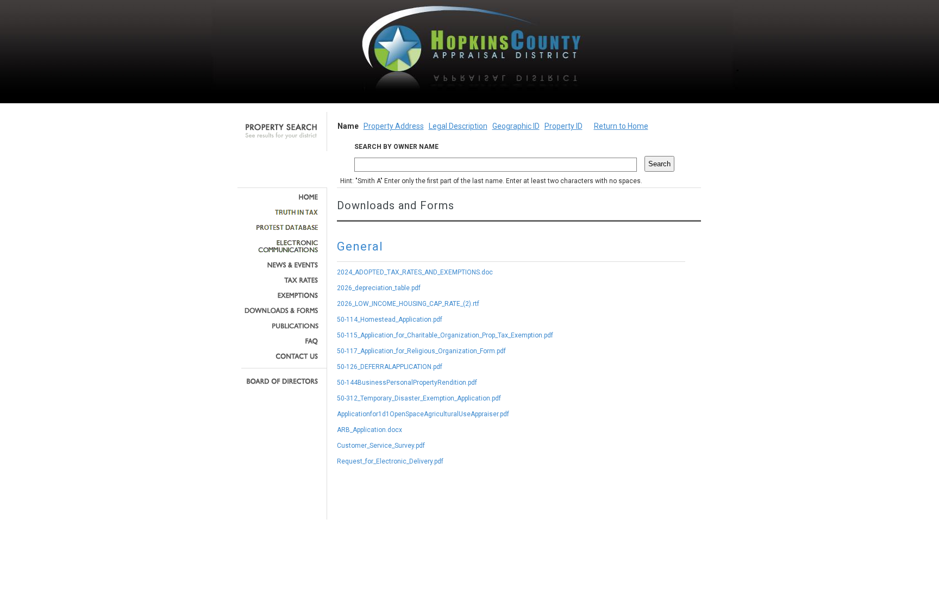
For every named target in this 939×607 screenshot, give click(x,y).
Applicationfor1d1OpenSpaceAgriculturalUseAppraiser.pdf (423, 414)
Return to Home (621, 126)
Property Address (394, 126)
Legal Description (458, 126)
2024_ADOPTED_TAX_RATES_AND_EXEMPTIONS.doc (415, 272)
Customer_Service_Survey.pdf (381, 445)
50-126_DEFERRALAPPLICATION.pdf (389, 367)
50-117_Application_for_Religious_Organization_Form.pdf (421, 351)
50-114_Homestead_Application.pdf (389, 319)
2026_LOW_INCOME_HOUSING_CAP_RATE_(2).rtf (408, 304)
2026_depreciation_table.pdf (379, 288)
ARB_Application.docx (369, 430)
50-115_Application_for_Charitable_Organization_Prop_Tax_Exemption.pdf (445, 335)
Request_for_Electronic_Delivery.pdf (390, 461)
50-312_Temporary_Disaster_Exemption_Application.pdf (419, 398)
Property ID (563, 126)
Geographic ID (516, 126)
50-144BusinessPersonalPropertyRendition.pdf (407, 382)
